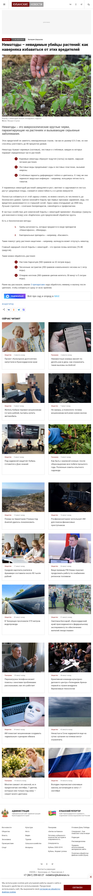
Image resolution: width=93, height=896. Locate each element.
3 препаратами (38, 284)
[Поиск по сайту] (88, 4)
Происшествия (8, 843)
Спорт (4, 847)
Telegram (81, 4)
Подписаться (17, 296)
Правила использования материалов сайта (79, 847)
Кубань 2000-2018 (55, 847)
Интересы (29, 847)
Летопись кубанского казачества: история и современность (57, 837)
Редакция (75, 837)
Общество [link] (8, 355)
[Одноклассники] (14, 310)
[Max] (24, 310)
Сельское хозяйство (33, 843)
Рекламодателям (78, 841)
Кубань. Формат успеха (57, 851)
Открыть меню (4, 4)
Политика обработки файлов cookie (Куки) (80, 854)
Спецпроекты (53, 843)
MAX (56, 296)
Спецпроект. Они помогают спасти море (81, 832)
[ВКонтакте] (9, 310)
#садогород (8, 304)
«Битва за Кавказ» (55, 831)
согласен (77, 887)
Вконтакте (70, 4)
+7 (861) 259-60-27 (34, 875)
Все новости (7, 827)
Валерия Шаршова (35, 39)
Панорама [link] (54, 355)
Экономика (6, 839)
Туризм (28, 839)
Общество (6, 39)
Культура (29, 827)
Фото (27, 831)
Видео (27, 835)
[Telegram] (19, 310)
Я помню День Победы (81, 827)
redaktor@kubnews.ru (57, 875)
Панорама (52, 827)
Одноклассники (76, 4)
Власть (5, 835)
